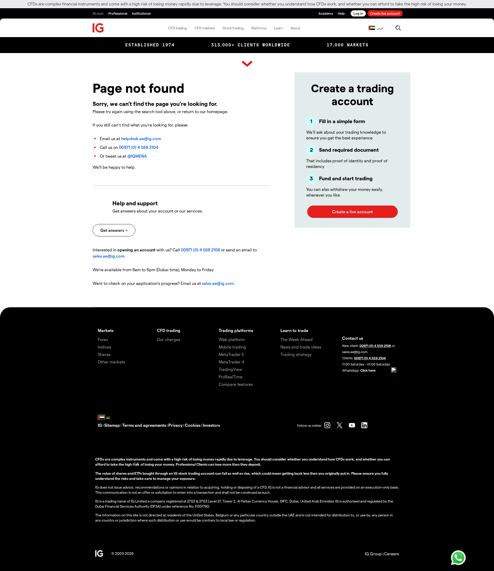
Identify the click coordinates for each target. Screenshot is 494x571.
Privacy (175, 425)
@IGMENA (137, 156)
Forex (103, 339)
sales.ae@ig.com (109, 255)
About (295, 28)
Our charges (168, 339)
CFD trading (177, 28)
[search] (397, 28)
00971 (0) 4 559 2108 (200, 249)
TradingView (230, 369)
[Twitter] (340, 425)
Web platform (232, 339)
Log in (358, 13)
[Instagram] (327, 425)
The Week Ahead (296, 339)
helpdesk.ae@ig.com (141, 138)
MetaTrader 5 (231, 354)
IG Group (373, 553)
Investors (211, 425)
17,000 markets (348, 45)
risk (136, 464)
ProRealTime (230, 376)
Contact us (352, 338)
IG (100, 425)
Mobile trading (232, 346)
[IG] (98, 28)
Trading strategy (296, 354)
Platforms (258, 28)
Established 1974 (150, 45)
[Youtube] (352, 425)
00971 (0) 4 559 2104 (138, 147)
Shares (104, 354)
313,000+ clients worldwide (250, 45)
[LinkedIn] (364, 425)
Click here (367, 370)
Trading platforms (236, 330)
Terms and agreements (144, 425)
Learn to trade (294, 330)
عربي (380, 28)
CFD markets (205, 28)
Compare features (236, 384)
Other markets (111, 361)
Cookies (192, 425)
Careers (391, 553)
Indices (104, 346)
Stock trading (233, 28)
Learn (278, 28)
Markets (105, 330)
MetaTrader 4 (231, 361)
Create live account (385, 13)
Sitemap (112, 425)
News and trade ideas (300, 346)
